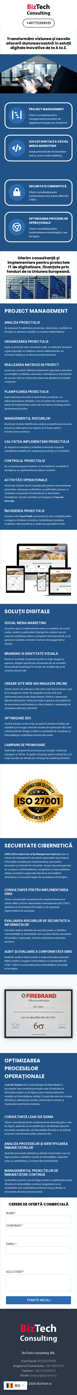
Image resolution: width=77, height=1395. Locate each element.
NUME (11, 1213)
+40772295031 (38, 23)
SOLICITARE (15, 1272)
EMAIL (11, 1244)
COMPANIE (14, 1225)
